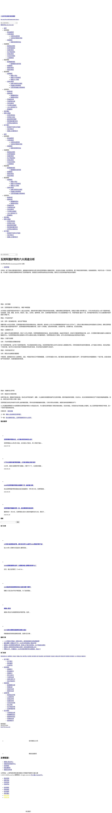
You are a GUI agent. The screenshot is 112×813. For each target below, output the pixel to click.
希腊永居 (9, 687)
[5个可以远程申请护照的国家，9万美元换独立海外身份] (16, 458)
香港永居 (9, 91)
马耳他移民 (10, 34)
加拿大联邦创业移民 (16, 83)
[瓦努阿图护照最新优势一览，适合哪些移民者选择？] (16, 504)
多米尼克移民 (11, 56)
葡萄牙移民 (10, 67)
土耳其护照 (10, 697)
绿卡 (6, 656)
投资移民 (67, 656)
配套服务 (9, 109)
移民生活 (79, 656)
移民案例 (9, 663)
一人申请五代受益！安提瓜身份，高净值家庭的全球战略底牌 (21, 641)
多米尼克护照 (11, 702)
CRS (76, 656)
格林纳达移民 (11, 46)
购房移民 (6, 683)
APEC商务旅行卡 (12, 107)
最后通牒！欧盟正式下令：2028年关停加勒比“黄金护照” (20, 643)
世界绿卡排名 (11, 117)
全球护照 (6, 693)
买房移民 (29, 656)
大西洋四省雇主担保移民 (17, 87)
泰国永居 (9, 93)
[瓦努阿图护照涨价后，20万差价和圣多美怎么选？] (16, 435)
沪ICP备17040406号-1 (37, 775)
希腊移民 (9, 65)
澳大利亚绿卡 (11, 681)
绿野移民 (10, 656)
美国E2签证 (13, 75)
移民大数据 (7, 113)
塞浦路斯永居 (11, 685)
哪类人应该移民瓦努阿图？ (14, 414)
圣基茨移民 (10, 50)
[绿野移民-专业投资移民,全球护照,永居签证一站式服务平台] (56, 245)
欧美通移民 (7, 767)
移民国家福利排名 (12, 121)
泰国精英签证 (14, 95)
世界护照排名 (11, 115)
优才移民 (6, 710)
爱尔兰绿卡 (10, 675)
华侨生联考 (10, 103)
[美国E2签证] (16, 605)
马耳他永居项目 (15, 36)
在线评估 (9, 665)
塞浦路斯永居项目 (15, 63)
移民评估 (6, 795)
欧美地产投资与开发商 (13, 127)
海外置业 (6, 111)
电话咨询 (6, 778)
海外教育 (34, 656)
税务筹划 (72, 656)
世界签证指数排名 (12, 123)
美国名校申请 (8, 769)
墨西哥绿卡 (10, 720)
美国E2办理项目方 (12, 131)
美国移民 (9, 73)
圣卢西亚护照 (11, 706)
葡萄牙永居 (10, 691)
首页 (5, 28)
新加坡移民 (10, 32)
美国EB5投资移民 (15, 77)
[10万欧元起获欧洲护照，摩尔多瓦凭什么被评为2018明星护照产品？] (16, 540)
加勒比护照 (58, 656)
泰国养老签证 (14, 97)
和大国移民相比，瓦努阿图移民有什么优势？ (19, 417)
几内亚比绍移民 (11, 105)
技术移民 (6, 791)
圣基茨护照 (10, 701)
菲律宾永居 (10, 99)
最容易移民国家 (11, 119)
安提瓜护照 (10, 699)
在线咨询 (6, 782)
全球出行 (14, 656)
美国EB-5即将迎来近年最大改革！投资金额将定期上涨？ (20, 647)
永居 (45, 656)
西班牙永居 (10, 689)
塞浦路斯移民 (11, 61)
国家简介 (84, 656)
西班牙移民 (10, 69)
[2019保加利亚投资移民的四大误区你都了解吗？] (16, 583)
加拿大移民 (10, 81)
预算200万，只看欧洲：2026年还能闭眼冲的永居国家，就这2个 (22, 649)
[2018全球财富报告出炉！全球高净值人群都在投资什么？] (16, 562)
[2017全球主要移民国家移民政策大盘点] (16, 626)
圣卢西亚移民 (11, 52)
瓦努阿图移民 (11, 48)
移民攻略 (10, 411)
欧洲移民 (41, 656)
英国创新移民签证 (15, 42)
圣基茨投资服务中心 (10, 764)
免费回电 (6, 797)
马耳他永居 (10, 677)
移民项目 (6, 780)
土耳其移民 (10, 58)
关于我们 (6, 125)
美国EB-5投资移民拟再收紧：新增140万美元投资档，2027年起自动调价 (24, 645)
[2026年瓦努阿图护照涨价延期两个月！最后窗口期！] (16, 481)
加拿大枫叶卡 (11, 679)
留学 (37, 656)
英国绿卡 (9, 673)
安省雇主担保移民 (15, 85)
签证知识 (53, 656)
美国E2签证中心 (8, 762)
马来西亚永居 (11, 101)
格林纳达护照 (11, 695)
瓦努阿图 (6, 267)
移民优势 (63, 656)
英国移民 (9, 40)
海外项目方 (10, 129)
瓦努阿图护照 (11, 708)
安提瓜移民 (10, 54)
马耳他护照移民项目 (16, 38)
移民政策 (48, 656)
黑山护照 (9, 704)
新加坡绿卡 (10, 671)
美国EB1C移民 (14, 79)
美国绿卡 (9, 669)
